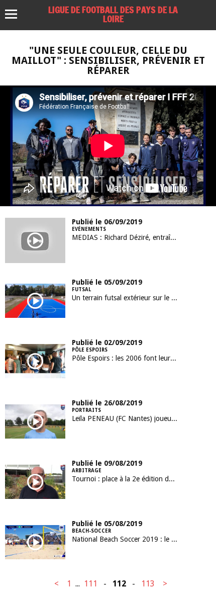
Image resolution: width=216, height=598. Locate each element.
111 (90, 583)
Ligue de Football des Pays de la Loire (113, 14)
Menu (16, 14)
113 (148, 583)
